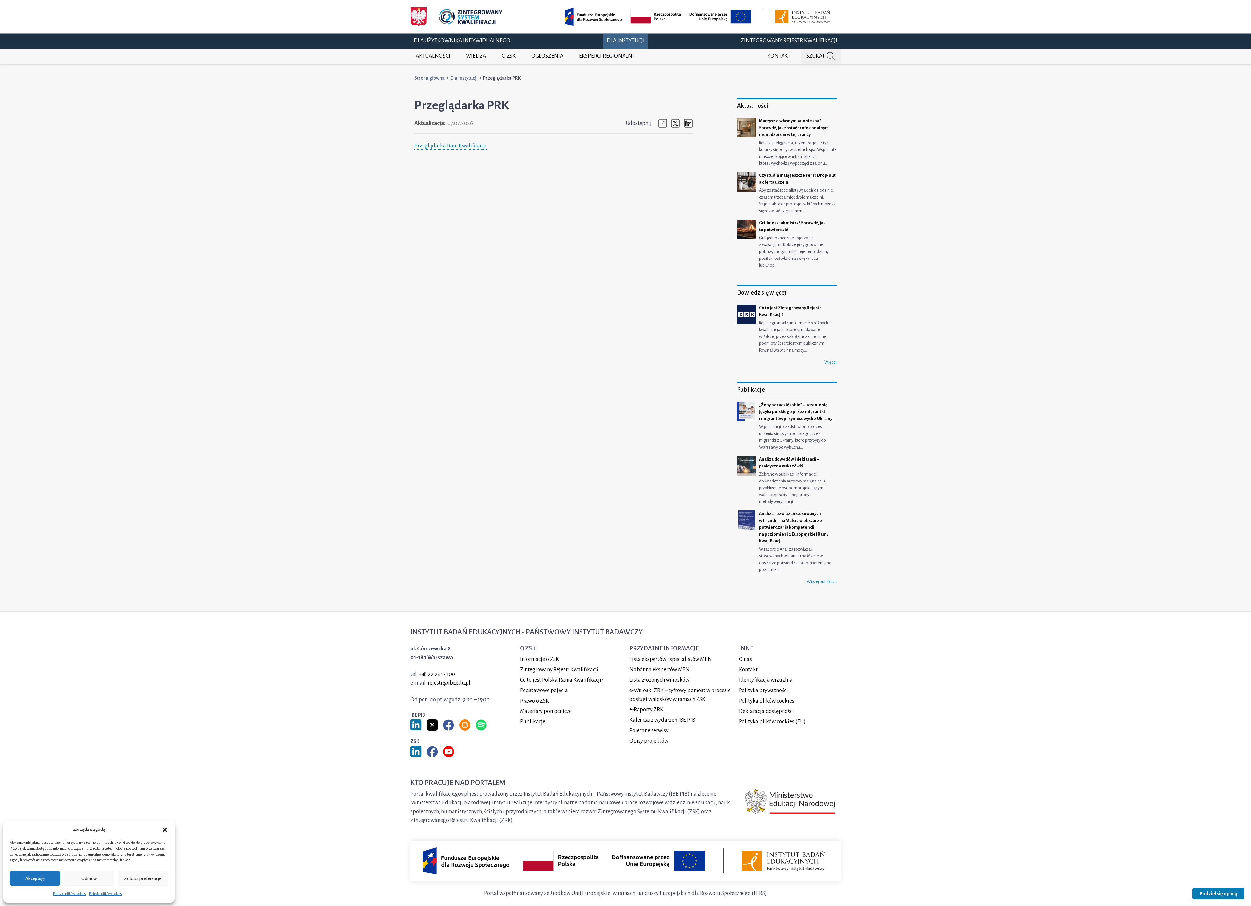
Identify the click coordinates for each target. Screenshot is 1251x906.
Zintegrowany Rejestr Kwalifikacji (789, 41)
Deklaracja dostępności (766, 711)
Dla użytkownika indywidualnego (462, 41)
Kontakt (779, 56)
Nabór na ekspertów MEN (659, 670)
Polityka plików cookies (69, 894)
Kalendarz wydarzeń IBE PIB (662, 720)
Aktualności (433, 56)
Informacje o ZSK (539, 659)
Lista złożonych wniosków (659, 680)
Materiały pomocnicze (546, 711)
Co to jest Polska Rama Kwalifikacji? (561, 680)
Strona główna (429, 78)
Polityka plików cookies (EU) (772, 722)
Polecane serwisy (649, 730)
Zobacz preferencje (142, 878)
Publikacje (532, 722)
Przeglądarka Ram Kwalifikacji (450, 146)
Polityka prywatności (763, 690)
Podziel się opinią (1218, 893)
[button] (165, 829)
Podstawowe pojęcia (544, 690)
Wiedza (476, 56)
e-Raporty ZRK (646, 710)
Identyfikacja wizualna (766, 680)
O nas (745, 659)
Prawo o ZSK (534, 701)
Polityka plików (766, 701)
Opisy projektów (648, 741)
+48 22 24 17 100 (437, 674)
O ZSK (509, 56)
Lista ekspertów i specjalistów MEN (670, 659)
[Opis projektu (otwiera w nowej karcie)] (698, 16)
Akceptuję (35, 878)
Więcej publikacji (822, 581)
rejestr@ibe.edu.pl (449, 683)
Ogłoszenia (547, 56)
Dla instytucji (626, 41)
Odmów (89, 878)
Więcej (830, 362)
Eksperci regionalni (606, 56)
